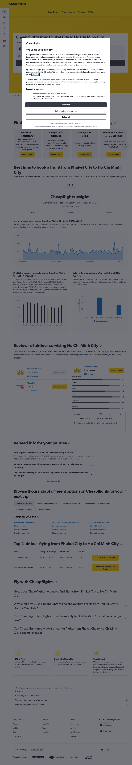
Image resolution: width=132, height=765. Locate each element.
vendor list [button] (36, 75)
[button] (66, 104)
